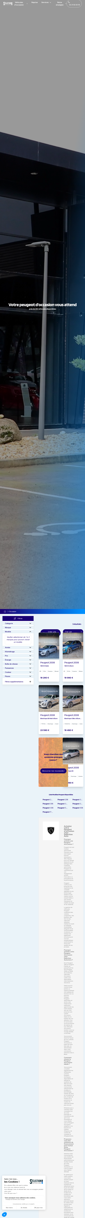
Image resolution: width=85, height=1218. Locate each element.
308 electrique (63, 804)
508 (78, 808)
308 (48, 804)
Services (45, 2)
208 (63, 800)
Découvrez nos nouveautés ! (53, 771)
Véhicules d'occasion (19, 3)
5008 (63, 808)
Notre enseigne (59, 3)
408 (48, 808)
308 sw (78, 804)
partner (48, 812)
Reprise (35, 2)
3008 (78, 800)
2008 (48, 800)
